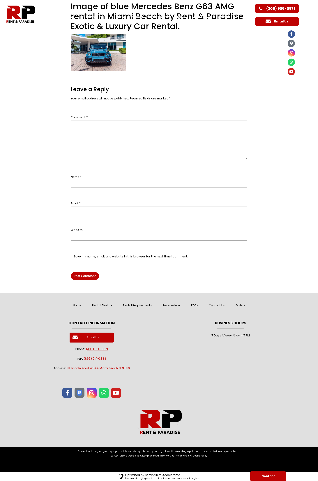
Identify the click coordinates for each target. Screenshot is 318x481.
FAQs (181, 17)
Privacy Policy (183, 455)
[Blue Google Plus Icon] (79, 393)
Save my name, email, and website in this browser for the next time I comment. (131, 256)
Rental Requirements (126, 17)
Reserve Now (160, 17)
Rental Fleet (89, 17)
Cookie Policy (199, 455)
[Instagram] (291, 53)
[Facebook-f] (291, 34)
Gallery (223, 17)
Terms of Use (167, 455)
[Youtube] (291, 71)
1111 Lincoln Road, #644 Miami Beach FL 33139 (98, 368)
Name (76, 176)
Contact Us (201, 17)
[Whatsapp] (291, 62)
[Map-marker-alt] (291, 43)
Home (67, 17)
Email (76, 203)
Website (77, 230)
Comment (79, 117)
